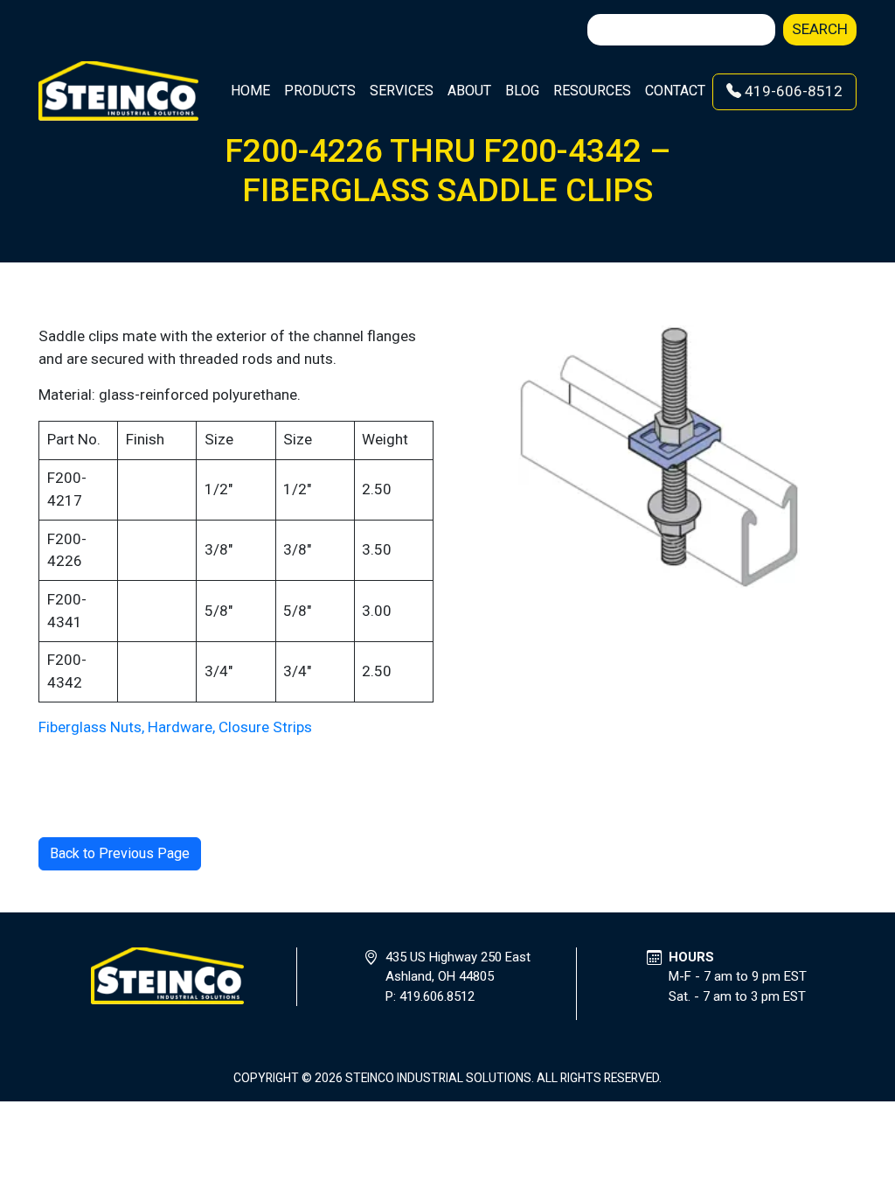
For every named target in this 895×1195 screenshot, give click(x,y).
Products (320, 90)
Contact (675, 90)
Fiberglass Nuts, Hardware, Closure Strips (175, 727)
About (469, 90)
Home (250, 90)
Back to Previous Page (120, 853)
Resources (592, 90)
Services (402, 90)
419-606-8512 (792, 91)
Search (820, 29)
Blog (522, 90)
